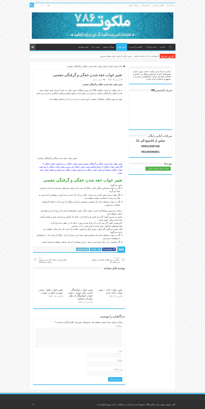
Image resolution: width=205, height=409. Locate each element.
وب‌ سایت (118, 369)
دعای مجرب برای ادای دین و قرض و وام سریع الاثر (53, 260)
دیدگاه (118, 326)
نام (120, 351)
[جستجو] (32, 5)
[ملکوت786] (102, 25)
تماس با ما (170, 5)
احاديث (162, 47)
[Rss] (48, 5)
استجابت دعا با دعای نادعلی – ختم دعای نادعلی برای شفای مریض (129, 56)
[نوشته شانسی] (33, 47)
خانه (170, 47)
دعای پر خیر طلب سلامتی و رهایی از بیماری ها (105, 260)
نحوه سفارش (83, 47)
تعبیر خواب (121, 47)
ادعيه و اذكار (145, 5)
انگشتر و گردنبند (158, 5)
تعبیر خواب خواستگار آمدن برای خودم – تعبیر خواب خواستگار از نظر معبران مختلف (80, 294)
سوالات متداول (108, 47)
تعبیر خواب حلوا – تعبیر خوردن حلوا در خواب (51, 291)
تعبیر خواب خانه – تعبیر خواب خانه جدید (110, 291)
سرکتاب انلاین (133, 5)
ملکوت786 (150, 404)
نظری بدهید (97, 80)
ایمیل (119, 360)
